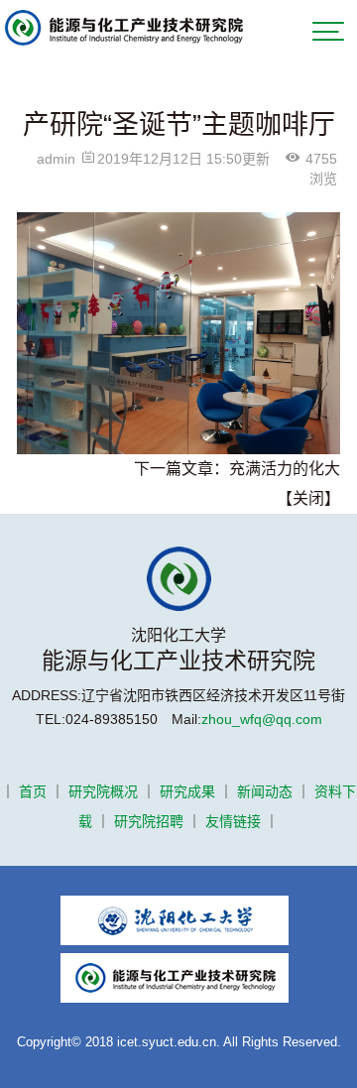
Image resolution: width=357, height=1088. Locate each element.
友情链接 (233, 821)
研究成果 (187, 791)
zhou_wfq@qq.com (261, 719)
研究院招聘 (148, 821)
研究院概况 (103, 791)
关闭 (308, 498)
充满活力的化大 (284, 468)
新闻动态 (265, 791)
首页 (33, 791)
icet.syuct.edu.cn (166, 1041)
